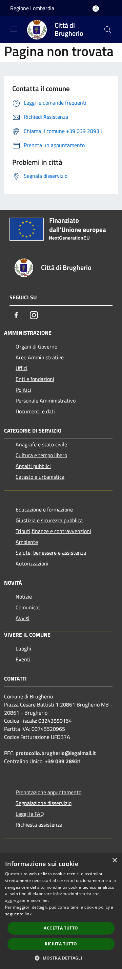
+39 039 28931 (63, 761)
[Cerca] (108, 30)
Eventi (23, 659)
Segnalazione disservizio (44, 803)
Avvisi (22, 618)
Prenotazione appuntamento (48, 792)
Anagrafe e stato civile (41, 444)
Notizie (24, 596)
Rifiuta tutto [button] (61, 944)
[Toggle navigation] (13, 29)
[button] (61, 957)
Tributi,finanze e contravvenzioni (53, 531)
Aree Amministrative (40, 357)
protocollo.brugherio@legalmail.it (56, 753)
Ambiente (27, 542)
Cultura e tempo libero (41, 455)
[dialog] (61, 911)
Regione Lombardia (32, 8)
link (28, 914)
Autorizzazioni (32, 563)
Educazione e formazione (44, 509)
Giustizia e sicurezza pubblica (49, 520)
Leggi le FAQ (30, 814)
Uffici (21, 368)
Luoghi (23, 648)
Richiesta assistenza (39, 825)
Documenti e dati (35, 411)
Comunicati (29, 607)
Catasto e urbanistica (40, 477)
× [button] (114, 860)
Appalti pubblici (33, 466)
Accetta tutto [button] (61, 928)
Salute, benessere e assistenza (51, 553)
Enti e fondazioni (35, 379)
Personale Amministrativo (46, 400)
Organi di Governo (36, 346)
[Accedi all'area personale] (95, 9)
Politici (23, 390)
